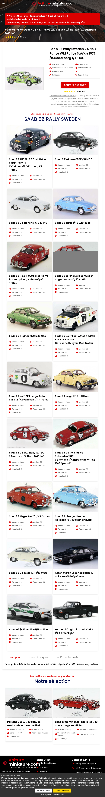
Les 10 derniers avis (67, 657)
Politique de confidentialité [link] (52, 794)
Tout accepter (62, 790)
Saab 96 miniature (57, 16)
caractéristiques (38, 657)
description (14, 657)
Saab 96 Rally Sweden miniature (22, 19)
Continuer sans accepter (11, 775)
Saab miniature (37, 16)
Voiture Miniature (18, 16)
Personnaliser (43, 790)
